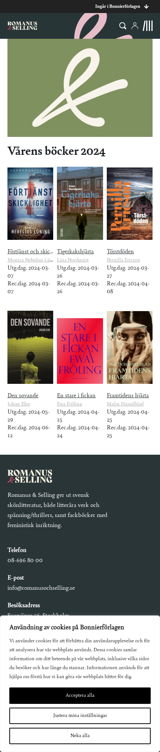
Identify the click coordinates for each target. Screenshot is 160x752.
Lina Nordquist (73, 260)
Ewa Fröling (69, 404)
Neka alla (80, 736)
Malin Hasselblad (125, 404)
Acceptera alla (80, 695)
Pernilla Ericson (123, 260)
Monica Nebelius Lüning (33, 260)
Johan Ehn (18, 404)
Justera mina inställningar (80, 715)
